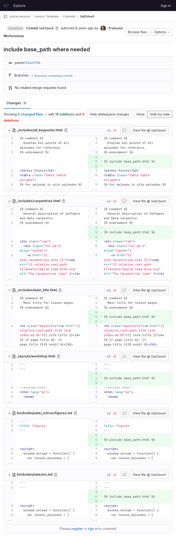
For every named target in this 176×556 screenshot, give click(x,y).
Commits (69, 16)
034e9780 (33, 63)
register (77, 529)
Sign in (166, 6)
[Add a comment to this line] (4, 138)
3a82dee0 (87, 16)
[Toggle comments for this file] (124, 130)
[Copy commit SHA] (57, 28)
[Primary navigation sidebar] (5, 16)
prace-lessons (20, 16)
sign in (93, 529)
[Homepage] (6, 5)
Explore (19, 6)
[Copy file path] (66, 130)
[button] (15, 28)
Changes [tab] (16, 103)
